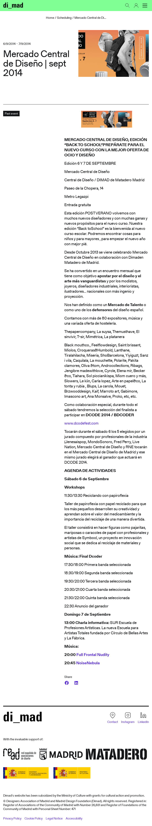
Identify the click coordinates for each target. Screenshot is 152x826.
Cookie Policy (34, 818)
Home (50, 18)
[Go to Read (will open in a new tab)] (19, 755)
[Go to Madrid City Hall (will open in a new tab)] (61, 755)
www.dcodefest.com (81, 423)
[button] (145, 5)
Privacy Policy (12, 818)
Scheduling (64, 18)
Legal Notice (54, 818)
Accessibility (74, 818)
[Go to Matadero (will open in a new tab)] (116, 755)
